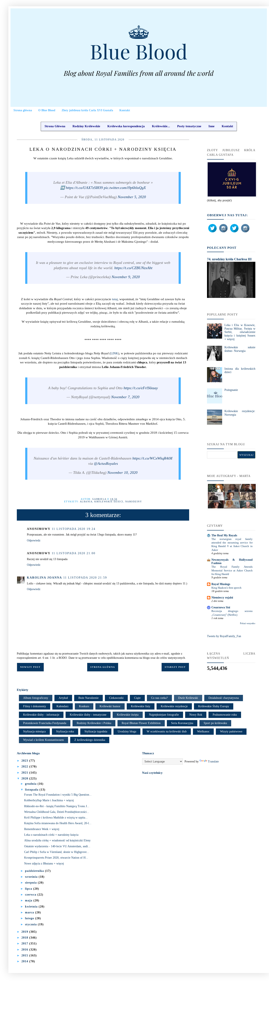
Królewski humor (110, 706)
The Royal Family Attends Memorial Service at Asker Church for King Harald (232, 570)
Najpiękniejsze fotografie (164, 714)
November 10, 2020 (122, 472)
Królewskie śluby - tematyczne (88, 714)
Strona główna (22, 110)
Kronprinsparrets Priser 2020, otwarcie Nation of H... (56, 857)
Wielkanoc (203, 731)
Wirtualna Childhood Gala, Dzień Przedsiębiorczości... (56, 811)
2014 (25, 961)
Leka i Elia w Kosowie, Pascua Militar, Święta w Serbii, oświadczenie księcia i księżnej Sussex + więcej (239, 332)
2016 (25, 949)
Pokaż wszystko (247, 623)
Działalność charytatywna (223, 697)
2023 (25, 760)
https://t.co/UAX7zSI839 (84, 188)
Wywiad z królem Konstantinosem (43, 739)
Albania (86, 501)
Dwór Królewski (188, 697)
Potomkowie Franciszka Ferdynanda (44, 723)
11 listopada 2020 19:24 (73, 528)
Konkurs (84, 706)
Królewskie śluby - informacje (41, 714)
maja (29, 900)
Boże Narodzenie (88, 697)
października (35, 870)
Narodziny (133, 501)
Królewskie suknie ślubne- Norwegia (239, 349)
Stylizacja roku (65, 731)
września (32, 876)
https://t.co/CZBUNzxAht (133, 268)
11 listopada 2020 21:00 (73, 553)
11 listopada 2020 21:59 (85, 577)
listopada (32, 789)
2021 (25, 772)
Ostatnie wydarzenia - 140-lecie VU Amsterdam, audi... (57, 846)
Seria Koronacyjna (182, 723)
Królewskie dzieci (108, 501)
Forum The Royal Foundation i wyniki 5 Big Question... (58, 794)
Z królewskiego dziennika (89, 739)
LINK (114, 353)
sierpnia (31, 882)
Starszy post (175, 667)
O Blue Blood (46, 110)
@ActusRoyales (106, 463)
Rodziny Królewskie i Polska (94, 723)
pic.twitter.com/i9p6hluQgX (125, 188)
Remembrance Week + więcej (41, 829)
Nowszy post (30, 667)
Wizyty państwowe (231, 731)
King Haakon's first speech (226, 587)
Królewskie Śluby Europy (213, 706)
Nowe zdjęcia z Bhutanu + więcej (44, 863)
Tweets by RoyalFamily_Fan (224, 636)
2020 (25, 778)
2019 (25, 931)
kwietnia (32, 906)
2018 (25, 937)
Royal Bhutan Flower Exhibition (141, 723)
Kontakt (124, 110)
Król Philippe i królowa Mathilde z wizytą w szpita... (56, 817)
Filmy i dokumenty (34, 706)
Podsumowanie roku (225, 714)
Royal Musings (220, 584)
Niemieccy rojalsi (222, 597)
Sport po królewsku (215, 723)
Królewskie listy (140, 706)
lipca (29, 888)
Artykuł (63, 697)
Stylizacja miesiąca (34, 731)
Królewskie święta (127, 714)
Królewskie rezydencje (174, 706)
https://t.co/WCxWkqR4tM (152, 458)
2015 (25, 955)
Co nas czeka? (159, 697)
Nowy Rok (195, 714)
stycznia (31, 924)
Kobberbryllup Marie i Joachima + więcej (49, 800)
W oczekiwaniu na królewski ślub (167, 731)
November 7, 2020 (125, 397)
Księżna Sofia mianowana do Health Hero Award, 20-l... (57, 823)
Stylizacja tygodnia (95, 731)
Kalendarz (63, 706)
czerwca (31, 894)
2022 (25, 766)
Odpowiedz (33, 540)
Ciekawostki (116, 697)
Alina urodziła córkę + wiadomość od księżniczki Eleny (57, 840)
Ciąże (137, 697)
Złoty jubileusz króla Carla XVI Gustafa (87, 110)
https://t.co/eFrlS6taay (141, 388)
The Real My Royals (224, 535)
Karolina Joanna (44, 577)
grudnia (31, 783)
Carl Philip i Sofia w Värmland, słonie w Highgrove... (56, 852)
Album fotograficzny (35, 697)
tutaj (115, 299)
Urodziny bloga (127, 731)
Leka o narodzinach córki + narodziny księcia (51, 834)
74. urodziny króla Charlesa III (229, 259)
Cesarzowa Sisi (220, 607)
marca (30, 912)
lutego (30, 918)
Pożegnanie (231, 390)
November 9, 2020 (126, 277)
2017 (25, 943)
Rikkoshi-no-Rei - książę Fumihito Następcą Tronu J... (56, 806)
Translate (213, 761)
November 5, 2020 (132, 197)
